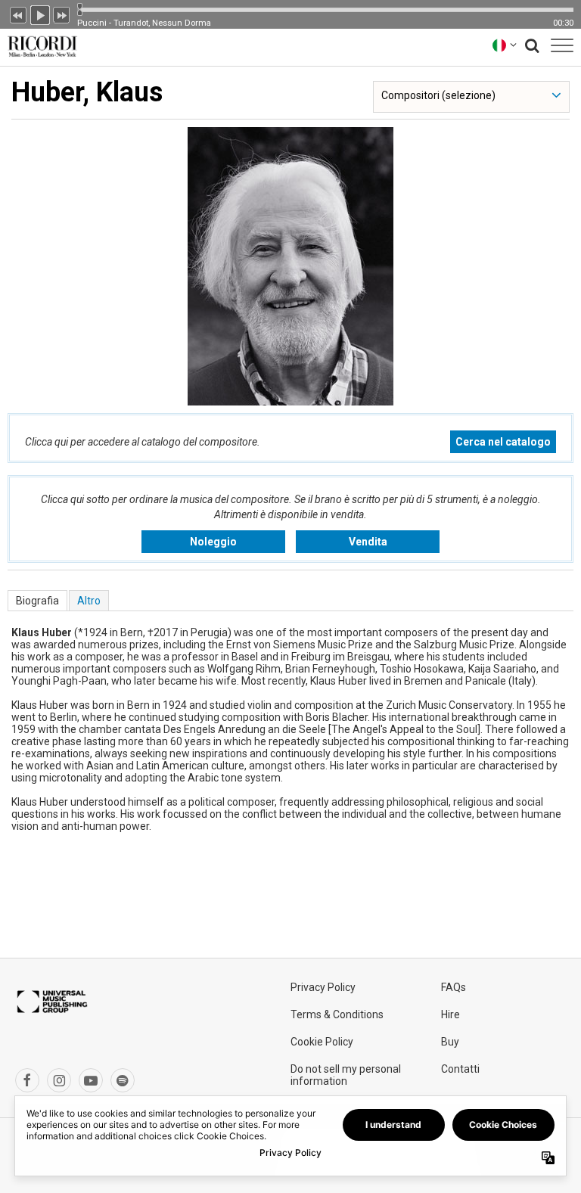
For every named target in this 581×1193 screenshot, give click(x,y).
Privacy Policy (323, 987)
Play (40, 14)
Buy (450, 1042)
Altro (89, 601)
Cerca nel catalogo (503, 442)
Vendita (368, 542)
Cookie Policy (321, 1042)
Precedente (18, 14)
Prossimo (62, 14)
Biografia (37, 601)
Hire (450, 1014)
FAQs (453, 987)
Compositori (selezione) (438, 95)
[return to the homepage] (39, 45)
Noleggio (213, 542)
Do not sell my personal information (345, 1075)
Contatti (460, 1069)
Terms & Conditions (337, 1014)
